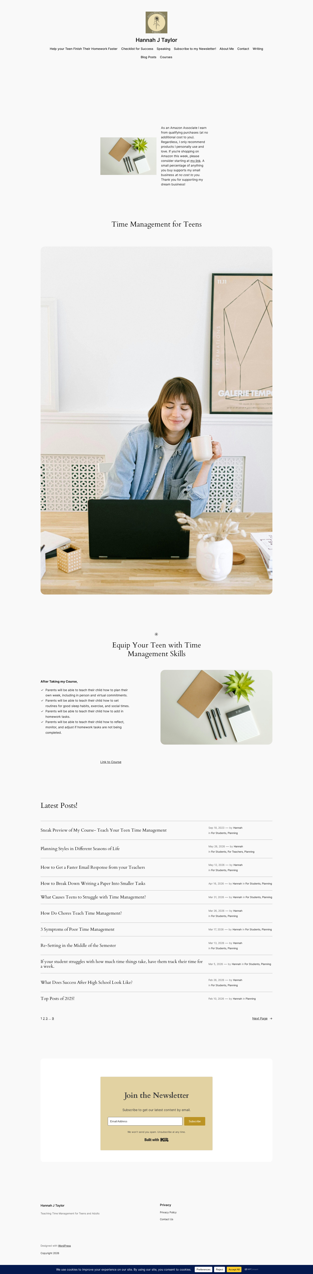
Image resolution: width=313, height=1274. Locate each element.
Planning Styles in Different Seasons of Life (80, 848)
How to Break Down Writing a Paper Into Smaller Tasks (93, 883)
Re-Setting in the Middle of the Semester (78, 945)
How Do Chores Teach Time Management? (81, 913)
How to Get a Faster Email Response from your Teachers (93, 867)
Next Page (262, 1018)
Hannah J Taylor (156, 40)
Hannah (237, 827)
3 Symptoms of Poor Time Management (77, 929)
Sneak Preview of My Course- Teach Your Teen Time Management (104, 830)
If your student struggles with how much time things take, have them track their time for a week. (122, 964)
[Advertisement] (156, 91)
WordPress (64, 1245)
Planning (233, 832)
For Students (218, 832)
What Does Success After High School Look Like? (87, 982)
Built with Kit (157, 1139)
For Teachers (235, 851)
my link (195, 161)
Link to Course (110, 762)
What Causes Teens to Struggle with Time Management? (93, 897)
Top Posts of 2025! (57, 998)
